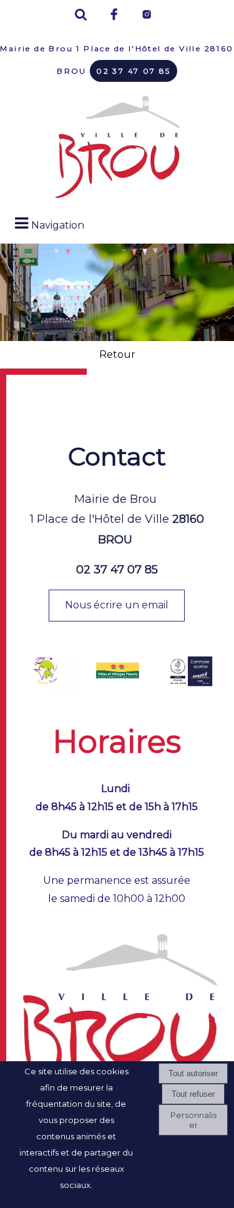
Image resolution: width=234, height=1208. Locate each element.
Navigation (57, 225)
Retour (117, 354)
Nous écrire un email (116, 605)
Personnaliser (193, 1120)
